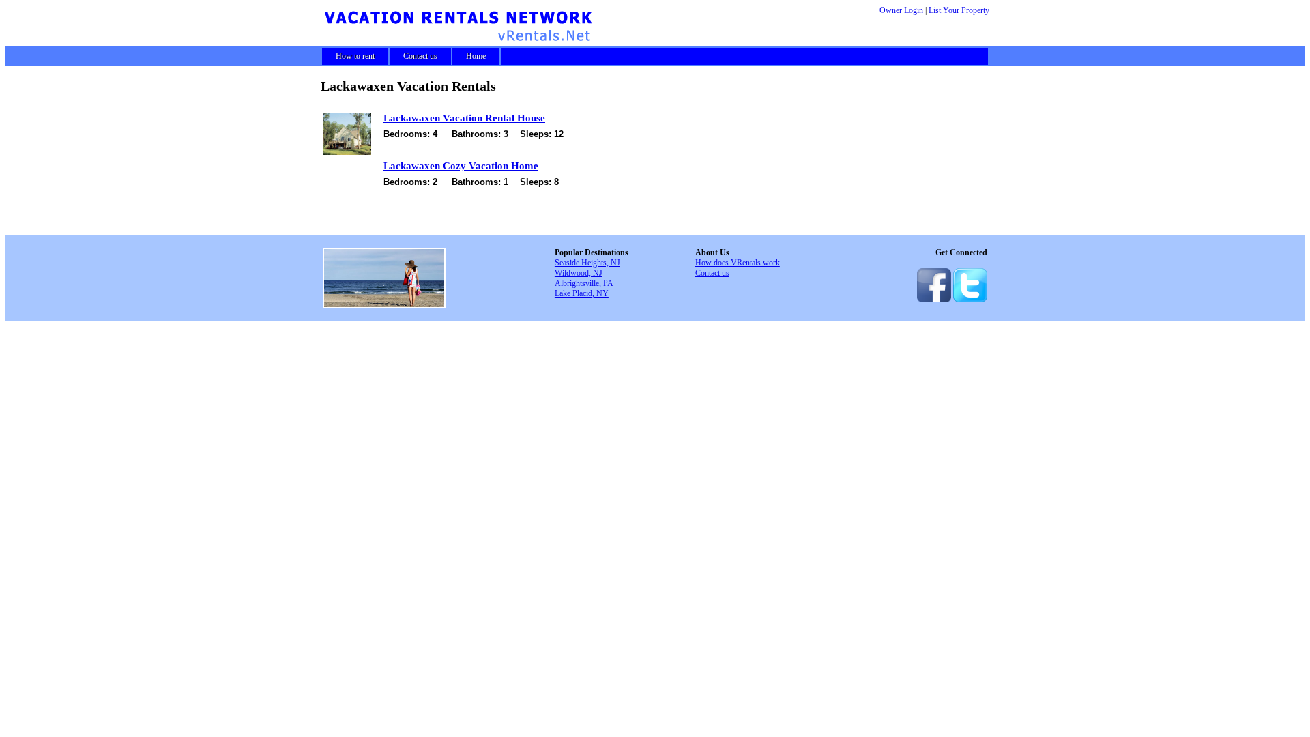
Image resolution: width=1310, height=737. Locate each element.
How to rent (355, 56)
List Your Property (959, 10)
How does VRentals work (737, 263)
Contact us (420, 56)
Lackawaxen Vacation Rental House (464, 118)
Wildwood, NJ (578, 273)
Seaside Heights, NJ (587, 263)
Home (476, 56)
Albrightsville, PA (584, 283)
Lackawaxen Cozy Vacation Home (460, 165)
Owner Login (901, 10)
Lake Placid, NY (582, 293)
